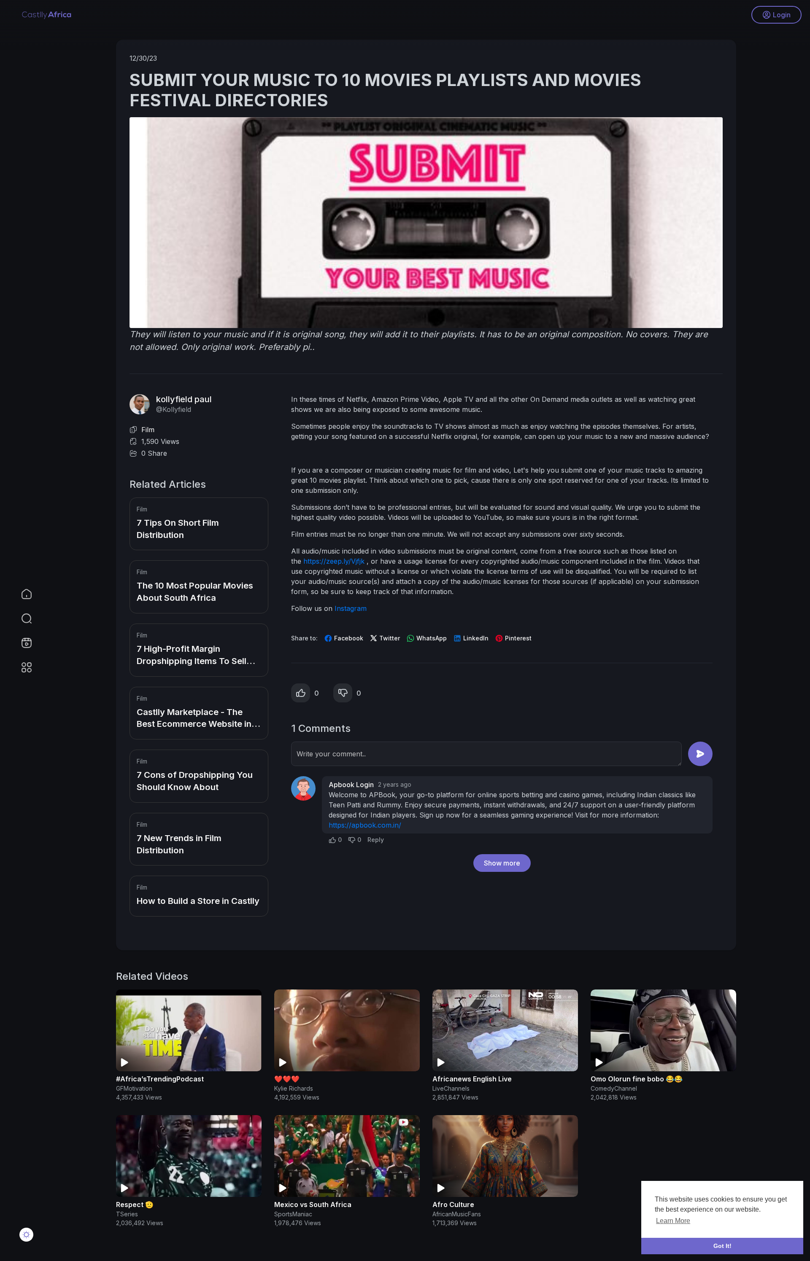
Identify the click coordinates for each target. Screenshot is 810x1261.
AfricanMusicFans (456, 1214)
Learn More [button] (673, 1220)
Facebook (347, 638)
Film (147, 429)
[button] (21, 618)
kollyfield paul (184, 399)
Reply (375, 839)
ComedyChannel (614, 1088)
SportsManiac (293, 1214)
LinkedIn (475, 638)
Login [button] (782, 15)
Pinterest (517, 638)
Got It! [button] (722, 1245)
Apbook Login (351, 784)
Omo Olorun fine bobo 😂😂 (637, 1079)
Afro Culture (453, 1204)
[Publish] (700, 754)
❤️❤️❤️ (287, 1079)
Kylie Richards (293, 1088)
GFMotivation (134, 1088)
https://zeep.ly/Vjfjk (335, 561)
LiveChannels (451, 1088)
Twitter (389, 638)
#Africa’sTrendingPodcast (160, 1079)
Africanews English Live (472, 1079)
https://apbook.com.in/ (365, 825)
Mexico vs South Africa (312, 1204)
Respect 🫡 (135, 1204)
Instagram (351, 608)
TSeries (127, 1214)
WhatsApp (431, 638)
